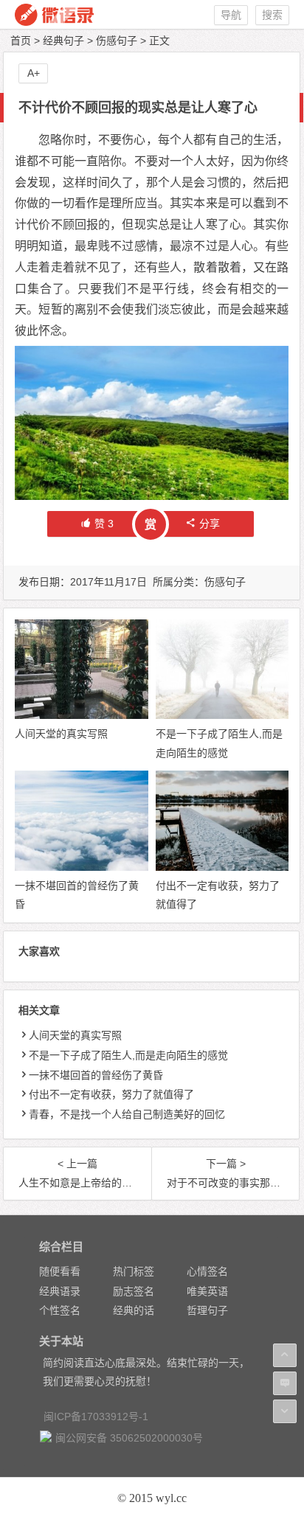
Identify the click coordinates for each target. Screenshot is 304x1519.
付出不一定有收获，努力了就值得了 (111, 1094)
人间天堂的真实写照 (61, 734)
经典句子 (63, 40)
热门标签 (133, 1271)
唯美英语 (207, 1291)
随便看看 (59, 1271)
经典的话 (133, 1310)
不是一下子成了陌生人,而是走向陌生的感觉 (128, 1055)
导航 (231, 15)
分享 (209, 523)
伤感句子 (116, 40)
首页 (20, 40)
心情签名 (207, 1271)
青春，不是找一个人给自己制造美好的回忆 (127, 1114)
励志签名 (133, 1291)
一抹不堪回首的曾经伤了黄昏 (96, 1075)
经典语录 (59, 1291)
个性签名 (59, 1310)
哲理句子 (207, 1310)
